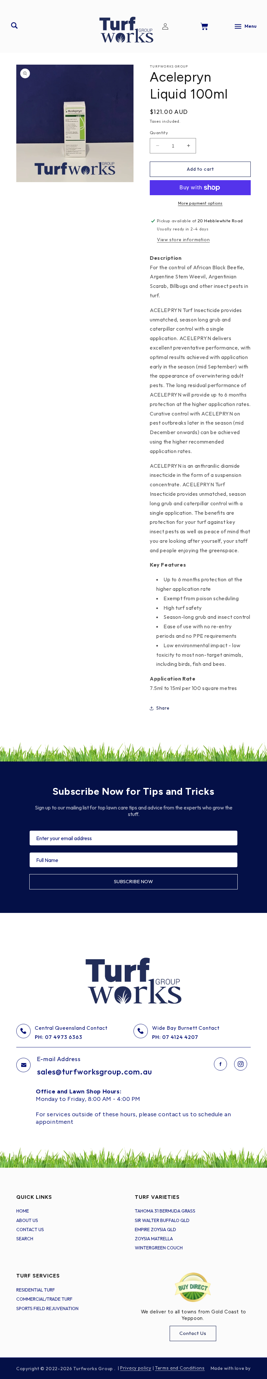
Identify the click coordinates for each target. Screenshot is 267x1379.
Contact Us (192, 1333)
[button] (14, 25)
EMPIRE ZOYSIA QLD (155, 1229)
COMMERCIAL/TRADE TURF (44, 1299)
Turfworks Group (93, 1368)
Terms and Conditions (180, 1368)
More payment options (200, 203)
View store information (183, 240)
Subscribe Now (133, 881)
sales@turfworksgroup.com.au (94, 1071)
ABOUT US (27, 1220)
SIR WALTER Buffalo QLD (162, 1220)
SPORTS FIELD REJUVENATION (47, 1308)
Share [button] (163, 708)
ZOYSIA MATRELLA (154, 1239)
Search (24, 1239)
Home (22, 1211)
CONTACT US (30, 1229)
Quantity (159, 132)
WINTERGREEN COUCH (159, 1248)
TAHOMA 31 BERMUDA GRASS (165, 1211)
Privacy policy (135, 1368)
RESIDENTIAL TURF (35, 1290)
